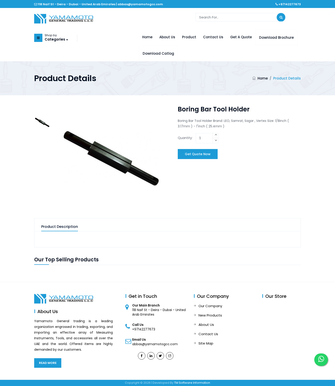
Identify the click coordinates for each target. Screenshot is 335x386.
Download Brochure (276, 37)
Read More (48, 363)
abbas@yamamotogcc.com (140, 4)
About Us (167, 37)
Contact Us (213, 37)
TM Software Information (192, 383)
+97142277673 (289, 4)
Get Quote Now (198, 154)
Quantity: (185, 138)
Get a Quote (241, 37)
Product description (59, 226)
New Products (210, 315)
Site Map (205, 343)
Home (147, 37)
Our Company (210, 306)
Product (189, 37)
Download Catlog (158, 53)
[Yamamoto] (63, 18)
